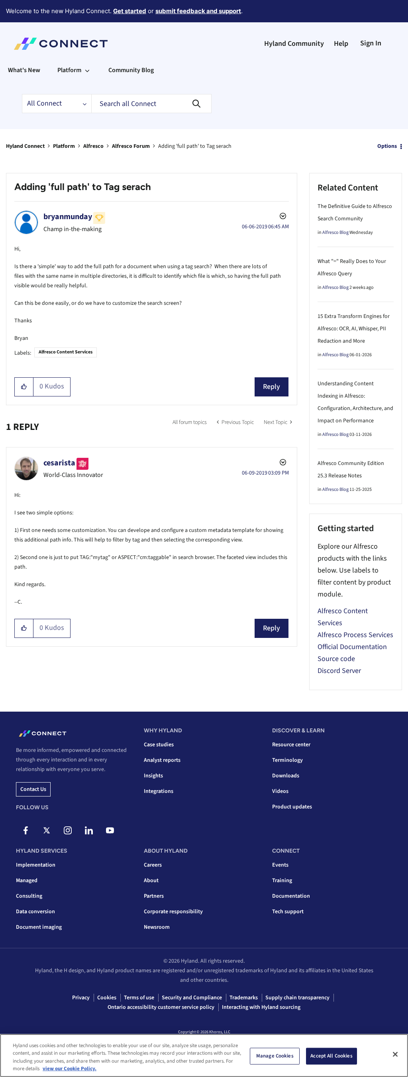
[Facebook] (25, 830)
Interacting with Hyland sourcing (261, 1007)
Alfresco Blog (335, 232)
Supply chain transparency (297, 998)
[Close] (395, 1054)
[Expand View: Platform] (87, 70)
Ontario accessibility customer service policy (161, 1007)
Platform (64, 146)
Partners (154, 896)
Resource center (291, 745)
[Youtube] (110, 830)
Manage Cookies (275, 1055)
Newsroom (157, 927)
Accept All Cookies (331, 1055)
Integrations (158, 791)
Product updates (292, 807)
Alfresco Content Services (65, 352)
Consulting (29, 896)
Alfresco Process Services (355, 635)
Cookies (106, 998)
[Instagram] (67, 830)
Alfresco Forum (131, 146)
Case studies (159, 745)
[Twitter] (46, 830)
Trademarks (244, 998)
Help (341, 44)
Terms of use (139, 998)
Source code (336, 659)
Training (282, 881)
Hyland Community (294, 44)
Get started (129, 11)
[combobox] (151, 103)
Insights (153, 776)
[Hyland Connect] (61, 44)
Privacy (81, 998)
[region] (204, 1055)
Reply (271, 387)
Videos (280, 791)
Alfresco (93, 146)
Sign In (370, 43)
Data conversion (35, 912)
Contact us (33, 789)
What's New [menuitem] (24, 70)
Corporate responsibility (173, 912)
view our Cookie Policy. (69, 1068)
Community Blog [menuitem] (131, 70)
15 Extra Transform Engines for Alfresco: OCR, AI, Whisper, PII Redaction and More (354, 328)
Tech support (288, 912)
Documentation (291, 896)
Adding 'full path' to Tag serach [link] (194, 146)
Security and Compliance (192, 998)
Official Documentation (352, 647)
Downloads (285, 776)
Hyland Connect (25, 146)
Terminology (287, 760)
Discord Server (339, 671)
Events (280, 865)
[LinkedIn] (88, 830)
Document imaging (39, 927)
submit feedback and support (198, 11)
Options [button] (387, 146)
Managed (26, 881)
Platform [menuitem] (69, 70)
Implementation (35, 865)
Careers (153, 865)
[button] (24, 387)
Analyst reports (162, 760)
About (151, 881)
